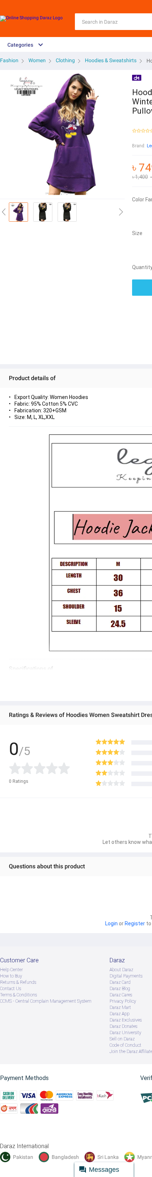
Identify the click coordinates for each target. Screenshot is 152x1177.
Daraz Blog (120, 988)
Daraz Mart (120, 1007)
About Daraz (121, 969)
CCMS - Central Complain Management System (45, 1001)
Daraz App (119, 1013)
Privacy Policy (123, 1001)
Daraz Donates (123, 1026)
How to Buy (11, 976)
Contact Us (10, 988)
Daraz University (125, 1032)
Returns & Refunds (18, 982)
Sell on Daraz (122, 1039)
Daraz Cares (121, 994)
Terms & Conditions (18, 994)
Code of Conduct (125, 1045)
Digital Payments (126, 976)
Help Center (11, 969)
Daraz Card (120, 982)
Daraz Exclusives (126, 1020)
